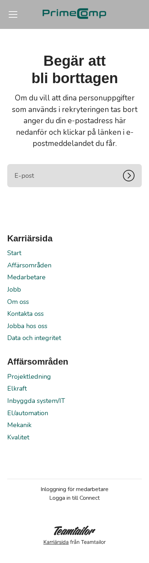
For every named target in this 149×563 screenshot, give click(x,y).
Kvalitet (18, 437)
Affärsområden (29, 265)
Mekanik (19, 425)
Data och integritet (34, 338)
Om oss (18, 301)
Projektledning (29, 376)
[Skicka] (132, 175)
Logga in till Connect (74, 498)
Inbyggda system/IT (36, 400)
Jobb (14, 289)
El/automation (27, 413)
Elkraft (17, 388)
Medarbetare (26, 277)
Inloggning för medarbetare (74, 489)
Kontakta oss (25, 313)
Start (14, 253)
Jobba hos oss (27, 326)
